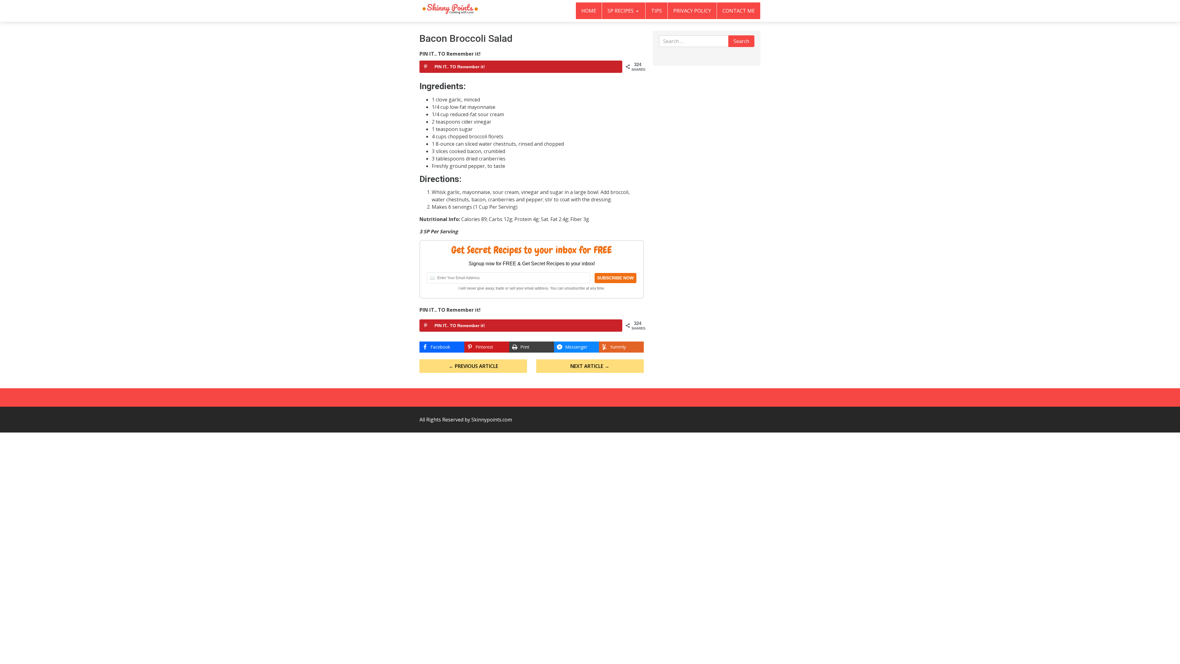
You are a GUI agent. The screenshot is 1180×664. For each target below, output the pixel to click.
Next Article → (589, 366)
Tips (656, 10)
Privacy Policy (692, 10)
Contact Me (738, 10)
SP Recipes (621, 10)
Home (588, 10)
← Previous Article (473, 366)
